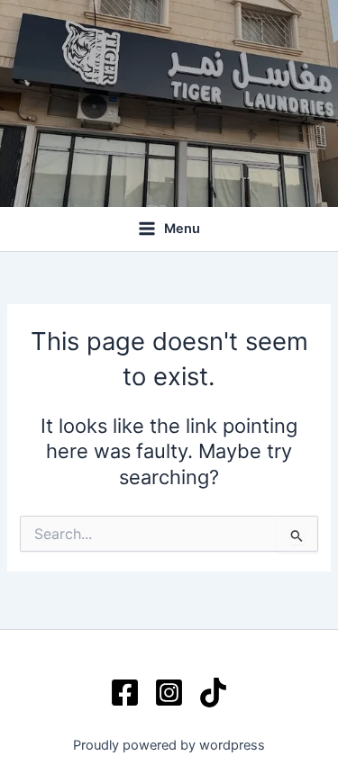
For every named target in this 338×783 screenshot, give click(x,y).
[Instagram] (169, 692)
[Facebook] (125, 692)
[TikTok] (213, 692)
